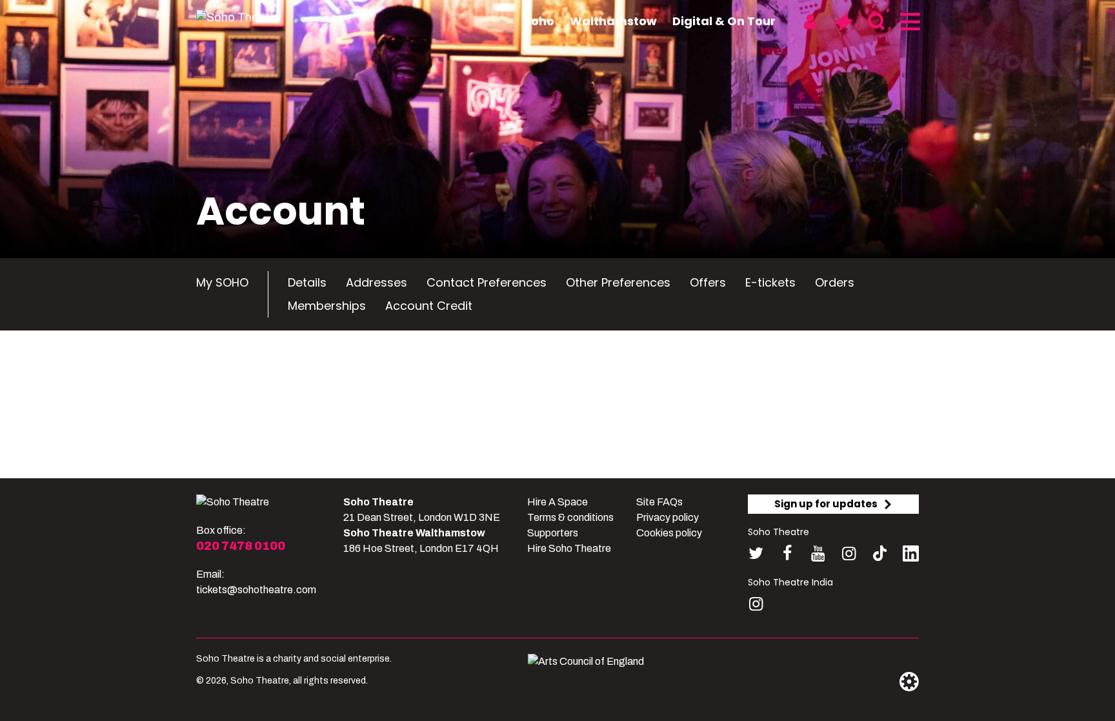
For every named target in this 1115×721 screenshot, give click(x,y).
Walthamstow (613, 21)
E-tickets (770, 282)
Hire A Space (557, 501)
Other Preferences (618, 282)
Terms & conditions (570, 517)
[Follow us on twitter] (756, 553)
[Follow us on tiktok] (880, 553)
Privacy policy (667, 517)
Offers (708, 282)
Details (307, 282)
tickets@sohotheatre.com (256, 589)
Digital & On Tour (724, 21)
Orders (834, 282)
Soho (539, 21)
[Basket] (843, 22)
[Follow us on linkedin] (911, 556)
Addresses (376, 282)
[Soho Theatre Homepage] (260, 17)
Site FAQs (659, 501)
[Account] (810, 22)
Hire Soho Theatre (569, 548)
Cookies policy (669, 532)
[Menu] (909, 22)
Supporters (552, 532)
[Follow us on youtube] (818, 553)
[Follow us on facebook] (787, 553)
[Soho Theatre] (232, 502)
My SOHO (222, 282)
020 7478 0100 (240, 546)
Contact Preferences (487, 282)
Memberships (327, 306)
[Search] (876, 22)
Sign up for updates (826, 504)
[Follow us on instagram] (849, 553)
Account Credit (428, 306)
